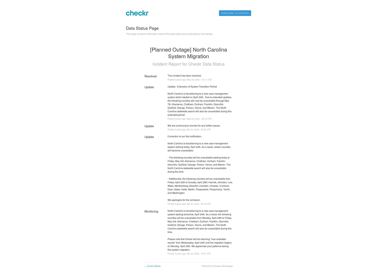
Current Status (152, 265)
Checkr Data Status (206, 64)
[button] (235, 13)
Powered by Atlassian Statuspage (217, 265)
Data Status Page (142, 28)
